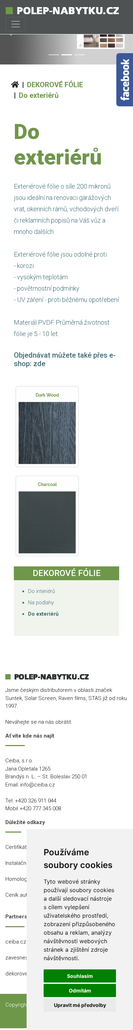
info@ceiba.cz (37, 785)
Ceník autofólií (22, 895)
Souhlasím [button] (80, 976)
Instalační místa (23, 863)
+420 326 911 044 (35, 800)
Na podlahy (41, 602)
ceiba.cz (15, 942)
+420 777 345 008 (40, 808)
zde (39, 363)
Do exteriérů (39, 95)
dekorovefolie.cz (25, 973)
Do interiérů (41, 591)
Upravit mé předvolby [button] (80, 1005)
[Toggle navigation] (16, 24)
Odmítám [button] (80, 990)
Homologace (21, 879)
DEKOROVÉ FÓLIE (55, 84)
